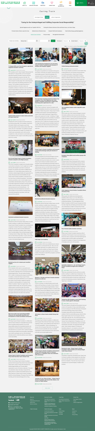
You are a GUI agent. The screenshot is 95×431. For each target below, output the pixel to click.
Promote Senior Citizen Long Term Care (20, 31)
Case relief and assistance (49, 399)
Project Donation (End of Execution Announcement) (49, 420)
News (73, 409)
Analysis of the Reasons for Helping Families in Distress (49, 404)
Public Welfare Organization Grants (49, 401)
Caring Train (75, 397)
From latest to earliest (72, 46)
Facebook (61, 412)
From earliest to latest (82, 46)
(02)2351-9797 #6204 (14, 404)
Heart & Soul (32, 402)
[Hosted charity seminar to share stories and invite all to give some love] (20, 105)
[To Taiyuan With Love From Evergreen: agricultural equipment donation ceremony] (20, 56)
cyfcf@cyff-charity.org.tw (15, 402)
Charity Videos (61, 411)
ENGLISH (92, 3)
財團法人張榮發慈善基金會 (10, 3)
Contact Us (74, 411)
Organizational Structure (35, 400)
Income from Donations (49, 411)
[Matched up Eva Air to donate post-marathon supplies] (20, 251)
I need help (61, 397)
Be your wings (47, 34)
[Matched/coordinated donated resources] (47, 187)
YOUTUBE (61, 414)
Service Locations (33, 403)
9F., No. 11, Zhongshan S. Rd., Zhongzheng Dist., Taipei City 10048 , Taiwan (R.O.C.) (15, 408)
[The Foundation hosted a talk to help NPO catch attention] (74, 97)
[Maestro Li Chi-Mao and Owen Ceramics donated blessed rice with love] (47, 266)
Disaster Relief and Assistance (55, 31)
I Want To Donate (33, 409)
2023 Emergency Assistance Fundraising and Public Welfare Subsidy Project (50, 423)
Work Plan (46, 417)
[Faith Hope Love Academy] (47, 230)
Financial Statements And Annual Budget (51, 416)
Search (53, 40)
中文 (92, 2)
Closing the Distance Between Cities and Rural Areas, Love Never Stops (59, 27)
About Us (32, 397)
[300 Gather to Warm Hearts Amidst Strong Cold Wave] (47, 305)
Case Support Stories (39, 17)
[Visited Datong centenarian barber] (74, 56)
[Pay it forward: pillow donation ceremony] (74, 219)
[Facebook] (11, 400)
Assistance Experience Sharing (50, 406)
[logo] (16, 397)
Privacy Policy (75, 414)
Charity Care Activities (36, 34)
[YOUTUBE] (17, 400)
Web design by (60, 429)
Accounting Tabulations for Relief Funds (51, 413)
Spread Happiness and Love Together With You (30, 27)
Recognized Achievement (58, 34)
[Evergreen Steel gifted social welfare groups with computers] (74, 145)
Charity (47, 17)
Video (60, 409)
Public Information (48, 409)
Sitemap (73, 412)
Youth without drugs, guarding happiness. (74, 31)
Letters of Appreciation (55, 17)
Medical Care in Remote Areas (39, 31)
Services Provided (48, 397)
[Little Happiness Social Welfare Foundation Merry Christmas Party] (74, 181)
